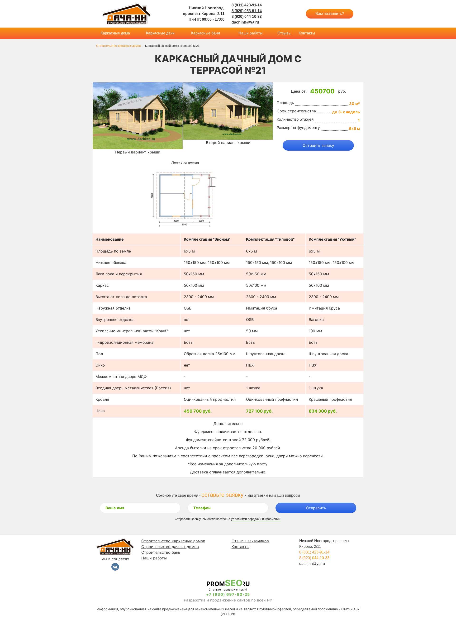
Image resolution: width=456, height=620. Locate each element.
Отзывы (284, 33)
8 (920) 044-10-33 (247, 16)
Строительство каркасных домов (173, 541)
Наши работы (250, 33)
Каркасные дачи (160, 33)
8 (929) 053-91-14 (247, 11)
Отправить (316, 508)
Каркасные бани (205, 33)
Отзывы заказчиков (250, 541)
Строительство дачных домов (170, 546)
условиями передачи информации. (256, 519)
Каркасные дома (115, 33)
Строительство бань (160, 552)
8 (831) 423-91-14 (247, 5)
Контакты (307, 33)
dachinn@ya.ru (245, 22)
